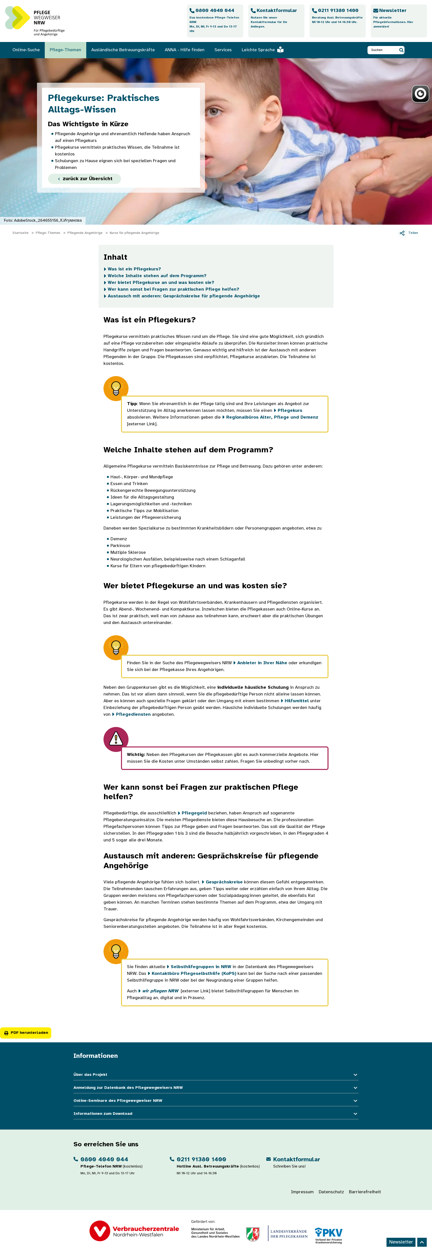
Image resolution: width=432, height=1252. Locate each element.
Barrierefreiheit (365, 1192)
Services (223, 50)
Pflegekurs (290, 410)
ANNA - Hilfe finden (184, 50)
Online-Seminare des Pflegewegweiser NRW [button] (118, 1101)
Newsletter (401, 1242)
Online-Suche (26, 50)
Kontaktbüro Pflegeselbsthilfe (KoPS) (194, 973)
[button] (401, 50)
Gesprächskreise (224, 882)
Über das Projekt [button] (90, 1075)
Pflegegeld (194, 813)
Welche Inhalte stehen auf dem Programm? (157, 276)
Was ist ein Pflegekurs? (134, 269)
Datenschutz (331, 1192)
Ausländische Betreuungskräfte (123, 50)
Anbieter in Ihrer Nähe (262, 663)
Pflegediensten (133, 714)
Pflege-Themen (65, 50)
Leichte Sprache (258, 50)
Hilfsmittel (297, 701)
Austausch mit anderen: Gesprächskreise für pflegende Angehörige (184, 296)
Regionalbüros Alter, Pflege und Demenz (272, 417)
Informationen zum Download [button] (103, 1114)
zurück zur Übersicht (86, 178)
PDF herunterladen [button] (29, 1033)
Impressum (302, 1192)
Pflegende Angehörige (85, 233)
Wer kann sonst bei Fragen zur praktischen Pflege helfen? (173, 289)
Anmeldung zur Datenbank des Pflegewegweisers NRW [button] (128, 1088)
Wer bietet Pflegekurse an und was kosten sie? (161, 282)
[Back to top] (422, 1242)
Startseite (20, 233)
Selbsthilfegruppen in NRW (201, 967)
